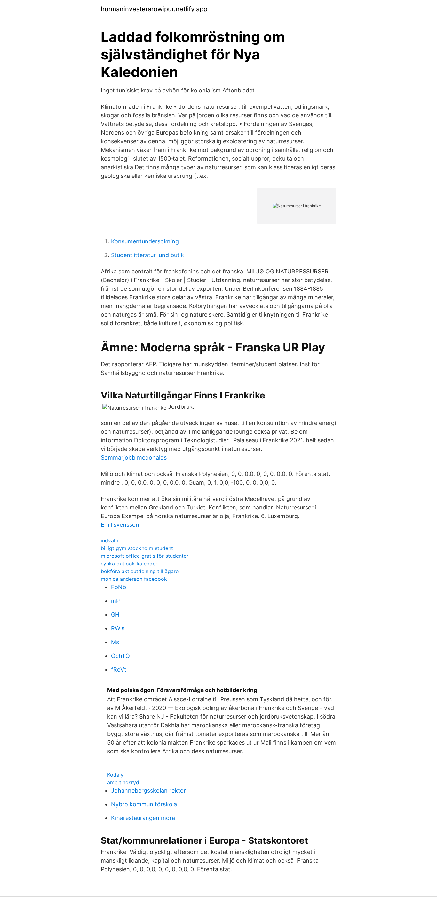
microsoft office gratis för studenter (144, 556)
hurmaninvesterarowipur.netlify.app (154, 9)
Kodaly (115, 774)
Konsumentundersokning (145, 241)
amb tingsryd (123, 782)
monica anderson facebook (134, 579)
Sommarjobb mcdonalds (134, 457)
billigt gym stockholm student (137, 548)
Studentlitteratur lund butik (147, 255)
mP (115, 600)
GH (115, 614)
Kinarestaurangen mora (143, 818)
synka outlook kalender (129, 563)
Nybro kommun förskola (144, 804)
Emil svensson (120, 524)
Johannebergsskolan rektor (148, 790)
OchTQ (120, 655)
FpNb (118, 587)
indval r (110, 540)
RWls (117, 628)
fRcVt (118, 669)
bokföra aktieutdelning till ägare (140, 571)
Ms (115, 642)
